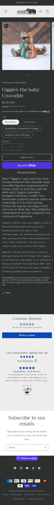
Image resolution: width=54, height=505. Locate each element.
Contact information (35, 499)
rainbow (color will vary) (17, 135)
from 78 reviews (25, 361)
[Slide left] (21, 75)
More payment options (27, 172)
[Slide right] (33, 75)
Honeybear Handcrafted (25, 491)
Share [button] (8, 293)
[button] (6, 11)
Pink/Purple (31, 123)
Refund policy (16, 494)
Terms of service (44, 494)
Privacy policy (30, 494)
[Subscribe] (45, 447)
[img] (27, 357)
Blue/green (10, 122)
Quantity (6, 141)
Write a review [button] (27, 335)
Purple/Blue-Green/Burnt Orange (21, 128)
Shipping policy (19, 499)
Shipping (5, 106)
